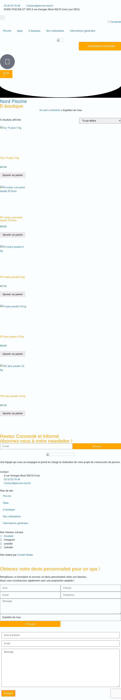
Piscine (7, 30)
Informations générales (82, 30)
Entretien (55, 110)
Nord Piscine (13, 101)
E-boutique (34, 30)
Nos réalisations (55, 30)
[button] (2, 17)
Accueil (43, 110)
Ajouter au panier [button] (13, 175)
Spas (20, 30)
